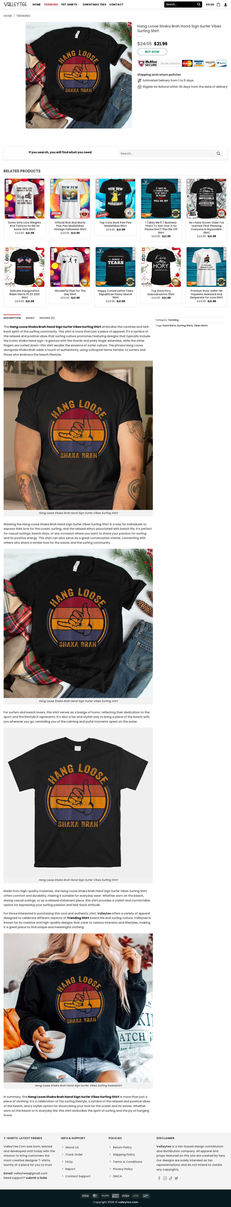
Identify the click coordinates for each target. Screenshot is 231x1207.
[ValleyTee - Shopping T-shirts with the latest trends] (15, 4)
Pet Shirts (69, 4)
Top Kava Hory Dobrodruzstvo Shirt (161, 292)
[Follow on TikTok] (171, 1178)
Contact (116, 4)
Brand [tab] (30, 317)
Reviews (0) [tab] (47, 317)
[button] (213, 4)
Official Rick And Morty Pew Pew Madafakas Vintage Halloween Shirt (70, 226)
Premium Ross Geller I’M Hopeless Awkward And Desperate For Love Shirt (206, 294)
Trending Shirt (78, 918)
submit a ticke (36, 1178)
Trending (51, 4)
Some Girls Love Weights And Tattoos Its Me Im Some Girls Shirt (24, 226)
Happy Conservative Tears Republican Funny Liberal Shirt (115, 294)
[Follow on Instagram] (165, 1178)
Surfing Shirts (185, 325)
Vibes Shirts (201, 325)
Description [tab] (12, 317)
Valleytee (104, 913)
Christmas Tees (94, 4)
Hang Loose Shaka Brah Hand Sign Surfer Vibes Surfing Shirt (55, 327)
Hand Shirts (169, 325)
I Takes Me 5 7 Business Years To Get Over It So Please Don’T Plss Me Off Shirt (161, 227)
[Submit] (199, 4)
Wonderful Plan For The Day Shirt (70, 292)
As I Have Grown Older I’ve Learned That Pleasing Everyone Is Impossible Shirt (206, 227)
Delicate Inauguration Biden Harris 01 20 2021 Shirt (24, 294)
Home (36, 4)
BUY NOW (152, 52)
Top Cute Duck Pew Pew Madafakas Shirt (115, 224)
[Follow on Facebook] (159, 1178)
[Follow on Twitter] (176, 1178)
